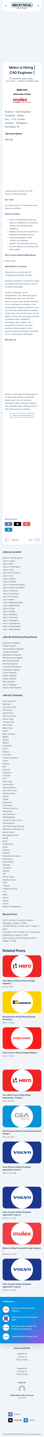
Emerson (6, 769)
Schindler (6, 865)
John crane (7, 805)
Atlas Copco (8, 725)
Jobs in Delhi (8, 570)
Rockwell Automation (12, 856)
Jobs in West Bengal (11, 629)
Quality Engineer (10, 675)
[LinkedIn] (8, 530)
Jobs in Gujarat (9, 579)
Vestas (5, 900)
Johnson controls (10, 808)
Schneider (7, 868)
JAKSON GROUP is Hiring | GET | (17, 926)
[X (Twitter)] (17, 524)
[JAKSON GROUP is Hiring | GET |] (6, 1336)
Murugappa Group (10, 835)
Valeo (5, 895)
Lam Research (9, 823)
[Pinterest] (26, 524)
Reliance (6, 853)
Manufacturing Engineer (13, 658)
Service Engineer (10, 684)
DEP (4, 766)
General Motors (9, 787)
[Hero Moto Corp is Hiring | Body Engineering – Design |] (22, 1080)
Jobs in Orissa (9, 608)
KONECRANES (9, 817)
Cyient (5, 761)
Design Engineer (9, 646)
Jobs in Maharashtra (11, 605)
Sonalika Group (9, 880)
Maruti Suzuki (8, 832)
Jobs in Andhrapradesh (12, 558)
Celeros (6, 752)
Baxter (5, 731)
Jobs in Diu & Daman (11, 573)
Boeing (5, 740)
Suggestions (22, 1354)
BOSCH (6, 743)
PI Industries (8, 844)
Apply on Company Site (22, 415)
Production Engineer (11, 670)
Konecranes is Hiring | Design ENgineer (20, 1053)
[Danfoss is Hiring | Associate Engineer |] (6, 1309)
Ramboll (6, 850)
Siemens (6, 871)
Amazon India (8, 722)
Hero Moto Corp (10, 790)
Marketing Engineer (11, 661)
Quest (5, 847)
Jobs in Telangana (10, 620)
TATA (5, 883)
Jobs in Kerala (9, 599)
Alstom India (8, 719)
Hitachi (6, 796)
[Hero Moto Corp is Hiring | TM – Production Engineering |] (6, 1327)
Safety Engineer (9, 678)
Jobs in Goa (8, 576)
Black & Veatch (9, 734)
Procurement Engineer (12, 667)
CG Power (7, 755)
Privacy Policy (22, 1359)
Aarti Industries (9, 701)
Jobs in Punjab (9, 611)
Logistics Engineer (10, 652)
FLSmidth (7, 775)
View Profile (22, 1398)
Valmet (5, 897)
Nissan (5, 838)
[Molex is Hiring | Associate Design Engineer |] (22, 1233)
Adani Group (8, 713)
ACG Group (7, 710)
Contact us (22, 1357)
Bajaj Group (8, 728)
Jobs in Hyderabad (11, 593)
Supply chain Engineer (12, 687)
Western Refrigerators (12, 906)
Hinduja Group (9, 793)
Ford (4, 778)
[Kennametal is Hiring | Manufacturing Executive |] (22, 1002)
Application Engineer (11, 643)
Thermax (6, 886)
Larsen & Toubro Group (12, 820)
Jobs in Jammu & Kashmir (14, 587)
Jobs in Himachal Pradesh (14, 585)
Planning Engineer (10, 664)
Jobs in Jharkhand (10, 591)
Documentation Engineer (13, 649)
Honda (5, 799)
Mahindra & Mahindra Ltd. (13, 829)
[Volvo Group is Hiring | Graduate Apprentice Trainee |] (22, 1152)
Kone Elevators (9, 814)
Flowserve (7, 772)
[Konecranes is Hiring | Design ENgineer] (22, 1038)
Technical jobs (32, 81)
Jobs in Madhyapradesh (13, 602)
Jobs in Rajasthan (10, 614)
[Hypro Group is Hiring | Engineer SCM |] (6, 1318)
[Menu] (6, 6)
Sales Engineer (9, 681)
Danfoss (6, 764)
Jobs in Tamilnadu (10, 617)
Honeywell (7, 802)
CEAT (5, 749)
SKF (4, 874)
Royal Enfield (8, 862)
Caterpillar (7, 746)
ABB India (7, 704)
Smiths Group (8, 877)
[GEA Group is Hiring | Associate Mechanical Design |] (22, 1116)
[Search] (38, 6)
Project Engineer (10, 673)
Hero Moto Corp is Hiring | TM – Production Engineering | (24, 1327)
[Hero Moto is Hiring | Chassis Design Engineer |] (22, 966)
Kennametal (7, 811)
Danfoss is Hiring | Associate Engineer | (23, 1309)
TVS (4, 891)
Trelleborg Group (10, 889)
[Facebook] (8, 524)
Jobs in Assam (9, 561)
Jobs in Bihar (8, 564)
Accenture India (9, 707)
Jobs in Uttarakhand (11, 623)
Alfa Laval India (9, 716)
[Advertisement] (22, 34)
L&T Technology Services (13, 826)
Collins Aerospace (10, 758)
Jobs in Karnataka (10, 596)
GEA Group (7, 781)
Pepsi (5, 841)
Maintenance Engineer (12, 655)
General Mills (8, 784)
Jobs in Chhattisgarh (11, 567)
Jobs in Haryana (9, 581)
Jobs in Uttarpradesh (12, 626)
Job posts (22, 81)
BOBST (5, 737)
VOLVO (5, 903)
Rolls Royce (8, 859)
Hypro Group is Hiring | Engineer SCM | (19, 938)
